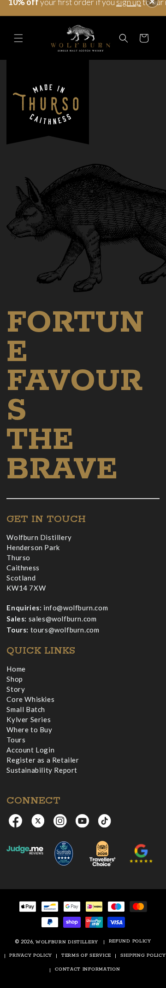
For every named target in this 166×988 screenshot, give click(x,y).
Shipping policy (143, 956)
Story (15, 689)
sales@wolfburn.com (63, 619)
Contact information (87, 969)
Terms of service (86, 956)
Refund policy (130, 941)
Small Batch (25, 709)
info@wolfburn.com (75, 607)
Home (15, 669)
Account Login (30, 750)
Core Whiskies (30, 699)
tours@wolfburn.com (65, 630)
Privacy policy (30, 956)
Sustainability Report (41, 770)
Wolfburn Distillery (67, 942)
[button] (18, 38)
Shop (14, 679)
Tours (15, 739)
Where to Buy (29, 729)
